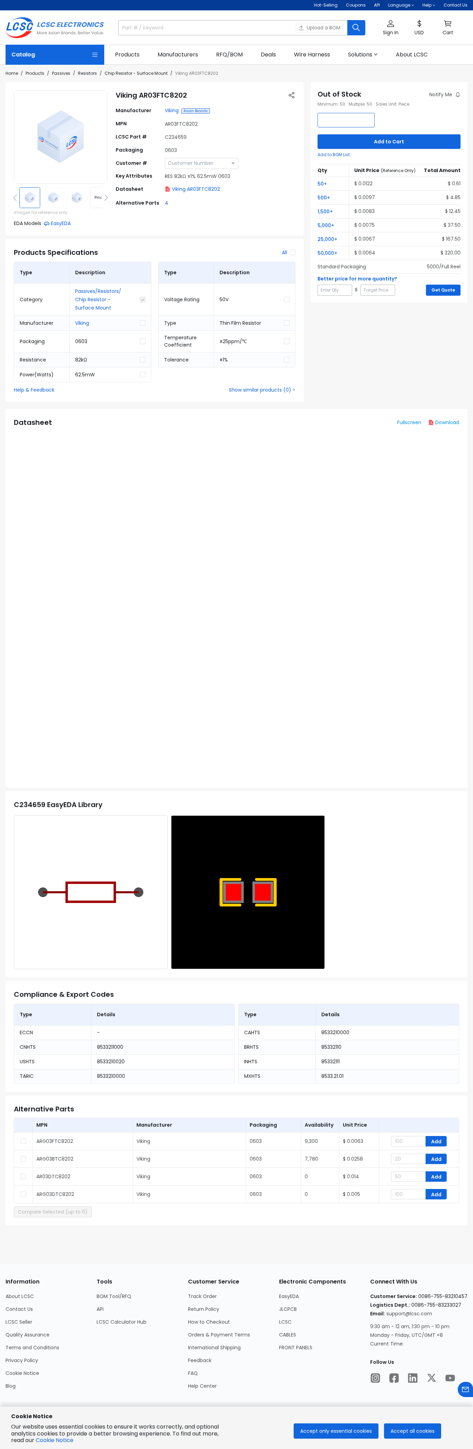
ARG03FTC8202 (54, 1141)
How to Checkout (209, 1321)
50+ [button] (322, 183)
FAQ (193, 1373)
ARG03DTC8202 (55, 1194)
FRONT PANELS (295, 1347)
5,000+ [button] (326, 225)
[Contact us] (465, 1389)
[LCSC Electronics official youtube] (450, 1378)
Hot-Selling (326, 5)
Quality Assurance (28, 1334)
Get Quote (443, 290)
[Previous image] (16, 198)
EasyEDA (289, 1296)
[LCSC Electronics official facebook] (394, 1378)
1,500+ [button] (325, 211)
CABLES (287, 1334)
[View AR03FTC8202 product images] (60, 137)
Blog (11, 1386)
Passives (61, 73)
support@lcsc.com (409, 1313)
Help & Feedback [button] (34, 389)
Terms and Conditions (32, 1347)
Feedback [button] (200, 1360)
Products (35, 73)
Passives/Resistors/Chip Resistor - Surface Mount (98, 299)
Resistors (87, 73)
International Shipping (214, 1347)
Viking (172, 110)
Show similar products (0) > (262, 389)
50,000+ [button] (327, 253)
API (377, 5)
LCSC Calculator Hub (121, 1321)
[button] (390, 27)
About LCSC (20, 1296)
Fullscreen (409, 422)
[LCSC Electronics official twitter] (431, 1378)
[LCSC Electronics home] (55, 27)
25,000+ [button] (327, 239)
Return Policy (203, 1309)
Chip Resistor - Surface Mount (136, 73)
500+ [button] (324, 197)
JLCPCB (288, 1309)
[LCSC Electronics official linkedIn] (413, 1378)
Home (12, 73)
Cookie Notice (22, 1373)
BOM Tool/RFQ (114, 1296)
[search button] (356, 27)
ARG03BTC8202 (54, 1158)
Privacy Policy (22, 1360)
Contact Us (455, 5)
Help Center (202, 1386)
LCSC (285, 1321)
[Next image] (105, 198)
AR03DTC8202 (53, 1176)
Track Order (202, 1296)
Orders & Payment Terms (219, 1334)
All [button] (284, 252)
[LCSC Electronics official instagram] (375, 1378)
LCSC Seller (19, 1321)
